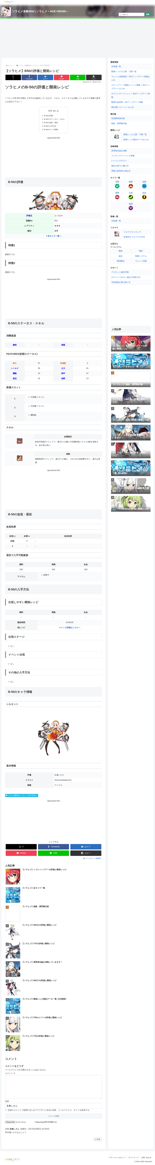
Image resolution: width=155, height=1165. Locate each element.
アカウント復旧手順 (120, 272)
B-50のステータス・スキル (54, 119)
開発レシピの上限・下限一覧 (123, 71)
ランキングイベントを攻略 (123, 156)
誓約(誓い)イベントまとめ (122, 107)
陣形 (141, 251)
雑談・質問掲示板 (119, 123)
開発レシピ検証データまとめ (136, 140)
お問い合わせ (146, 1157)
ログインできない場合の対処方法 (125, 277)
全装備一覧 (116, 66)
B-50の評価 (48, 116)
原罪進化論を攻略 (119, 151)
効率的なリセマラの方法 (134, 237)
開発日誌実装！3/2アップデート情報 (127, 102)
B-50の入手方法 (50, 126)
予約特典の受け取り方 (121, 282)
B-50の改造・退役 (51, 122)
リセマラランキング (132, 232)
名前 (7, 1101)
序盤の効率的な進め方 (121, 171)
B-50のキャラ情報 (51, 130)
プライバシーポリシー (117, 1157)
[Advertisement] (77, 38)
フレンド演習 (141, 261)
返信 (98, 1139)
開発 (121, 251)
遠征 (121, 256)
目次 (50, 111)
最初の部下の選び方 (120, 166)
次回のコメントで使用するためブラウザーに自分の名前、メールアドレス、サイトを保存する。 (49, 1110)
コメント (10, 1073)
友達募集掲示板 (118, 118)
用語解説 (120, 261)
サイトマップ (133, 1157)
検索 (147, 14)
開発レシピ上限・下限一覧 (135, 134)
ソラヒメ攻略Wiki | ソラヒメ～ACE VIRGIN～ (40, 11)
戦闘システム (141, 256)
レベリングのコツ (119, 161)
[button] (94, 77)
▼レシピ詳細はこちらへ (69, 627)
